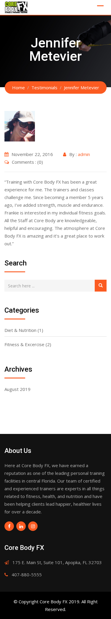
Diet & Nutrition (20, 330)
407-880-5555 (27, 574)
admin (84, 154)
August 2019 (17, 389)
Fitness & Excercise (24, 344)
